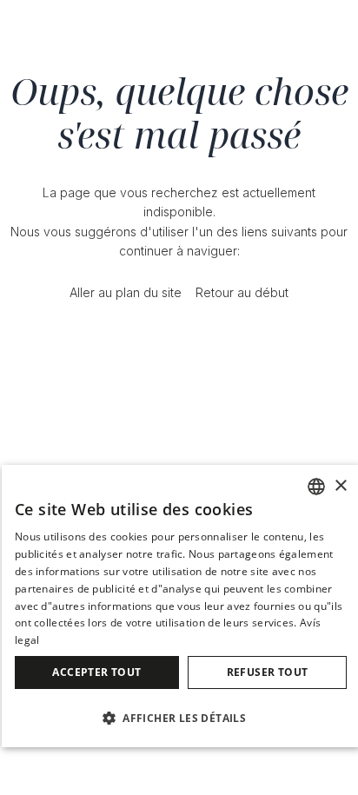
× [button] (340, 486)
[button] (181, 717)
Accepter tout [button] (96, 672)
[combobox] (316, 486)
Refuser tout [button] (267, 672)
